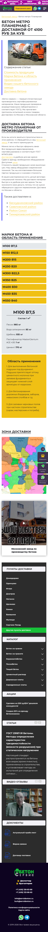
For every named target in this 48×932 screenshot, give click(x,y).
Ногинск (10, 599)
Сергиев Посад (13, 625)
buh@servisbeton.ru (24, 901)
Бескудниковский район (26, 202)
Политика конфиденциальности (24, 907)
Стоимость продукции (19, 72)
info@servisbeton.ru (24, 898)
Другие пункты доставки (18, 630)
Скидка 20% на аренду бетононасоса (17, 712)
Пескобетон (12, 664)
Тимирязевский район (24, 214)
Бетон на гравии (14, 648)
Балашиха (11, 614)
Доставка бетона (15, 91)
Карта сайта (24, 910)
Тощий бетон (12, 669)
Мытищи (10, 620)
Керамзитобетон (14, 659)
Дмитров (10, 594)
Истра (9, 588)
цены (15, 162)
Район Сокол (18, 210)
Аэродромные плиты (16, 685)
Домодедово (12, 578)
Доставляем (7, 157)
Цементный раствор (16, 674)
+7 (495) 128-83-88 (24, 889)
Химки (9, 609)
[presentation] (36, 722)
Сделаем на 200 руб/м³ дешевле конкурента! (22, 704)
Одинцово (11, 583)
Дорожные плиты (15, 680)
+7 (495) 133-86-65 (24, 892)
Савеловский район (22, 206)
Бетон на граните (14, 654)
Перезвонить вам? (23, 8)
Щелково (10, 604)
